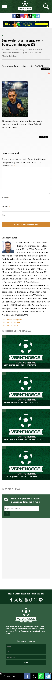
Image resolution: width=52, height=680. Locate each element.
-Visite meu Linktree (11, 325)
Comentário (8, 165)
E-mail (6, 206)
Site (3, 215)
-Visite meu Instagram (12, 320)
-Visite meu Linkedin (11, 322)
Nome (5, 197)
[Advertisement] (26, 550)
